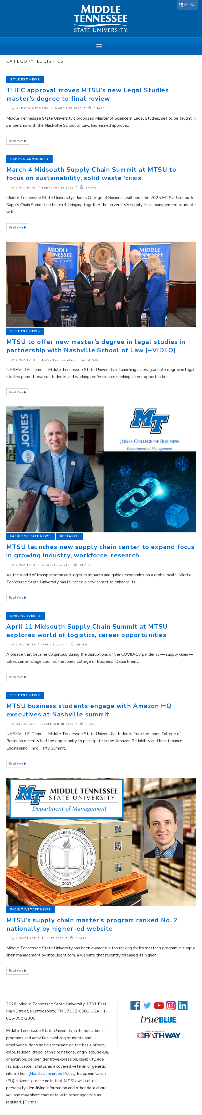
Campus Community (29, 159)
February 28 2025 (57, 188)
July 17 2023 (52, 938)
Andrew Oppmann (32, 108)
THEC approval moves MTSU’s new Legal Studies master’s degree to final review (87, 94)
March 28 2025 (68, 108)
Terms (30, 1102)
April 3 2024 (53, 644)
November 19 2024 (58, 360)
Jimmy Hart (26, 188)
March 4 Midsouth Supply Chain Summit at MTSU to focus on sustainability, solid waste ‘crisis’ (91, 173)
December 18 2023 (57, 724)
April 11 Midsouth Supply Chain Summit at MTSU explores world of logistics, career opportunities (87, 630)
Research (69, 536)
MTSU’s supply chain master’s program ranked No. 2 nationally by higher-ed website (92, 924)
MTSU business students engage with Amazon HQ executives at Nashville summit (88, 710)
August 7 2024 (55, 565)
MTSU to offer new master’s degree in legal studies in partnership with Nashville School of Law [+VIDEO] (96, 346)
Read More (16, 141)
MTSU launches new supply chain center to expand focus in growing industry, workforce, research (100, 551)
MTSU (189, 4)
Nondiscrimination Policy (52, 1073)
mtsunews (25, 724)
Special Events (25, 616)
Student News (25, 80)
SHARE (99, 108)
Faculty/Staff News (30, 536)
